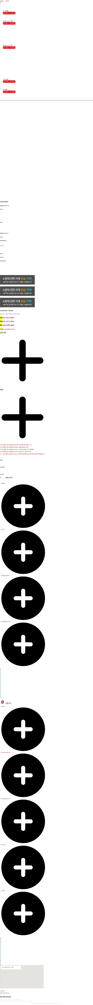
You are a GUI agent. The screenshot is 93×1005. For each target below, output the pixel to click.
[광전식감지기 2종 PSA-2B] (0, 675)
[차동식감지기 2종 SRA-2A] (0, 677)
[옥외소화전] (0, 964)
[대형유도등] (0, 948)
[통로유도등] (0, 946)
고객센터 (5, 79)
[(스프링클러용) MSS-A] (0, 697)
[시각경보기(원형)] (0, 687)
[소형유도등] (0, 952)
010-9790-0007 (8, 325)
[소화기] (0, 942)
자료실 (4, 89)
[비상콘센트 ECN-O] (0, 691)
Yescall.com (57, 1003)
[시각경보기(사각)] (0, 689)
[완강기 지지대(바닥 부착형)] (0, 954)
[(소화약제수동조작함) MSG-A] (0, 695)
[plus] (22, 385)
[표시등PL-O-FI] (0, 683)
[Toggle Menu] (9, 13)
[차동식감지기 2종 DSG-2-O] (0, 679)
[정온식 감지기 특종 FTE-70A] (0, 681)
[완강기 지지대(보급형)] (0, 956)
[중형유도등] (0, 950)
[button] (7, 11)
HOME (2, 1)
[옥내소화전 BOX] (0, 962)
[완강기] (0, 958)
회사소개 (5, 11)
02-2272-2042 (8, 317)
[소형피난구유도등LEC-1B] (0, 669)
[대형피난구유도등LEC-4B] (0, 673)
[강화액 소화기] (0, 940)
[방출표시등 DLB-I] (0, 693)
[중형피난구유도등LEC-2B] (0, 671)
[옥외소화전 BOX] (0, 960)
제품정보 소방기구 (7, 45)
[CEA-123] (0, 938)
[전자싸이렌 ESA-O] (0, 685)
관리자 (7, 1)
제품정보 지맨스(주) (7, 21)
